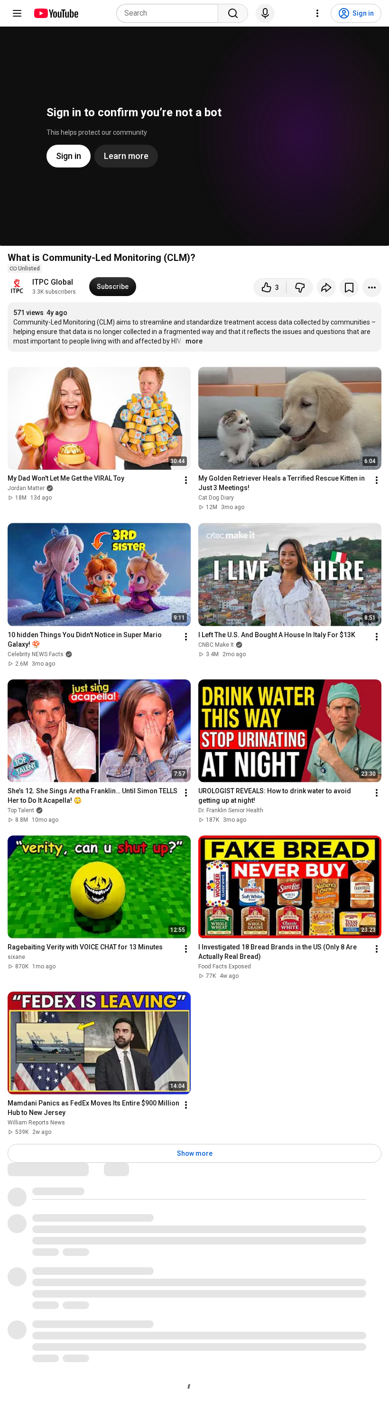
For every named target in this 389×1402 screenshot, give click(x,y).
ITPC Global (52, 282)
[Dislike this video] (300, 287)
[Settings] (317, 13)
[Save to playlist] (349, 287)
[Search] (233, 13)
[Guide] (17, 13)
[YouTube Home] (56, 13)
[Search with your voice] (265, 13)
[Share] (326, 287)
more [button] (194, 341)
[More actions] (371, 287)
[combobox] (170, 13)
